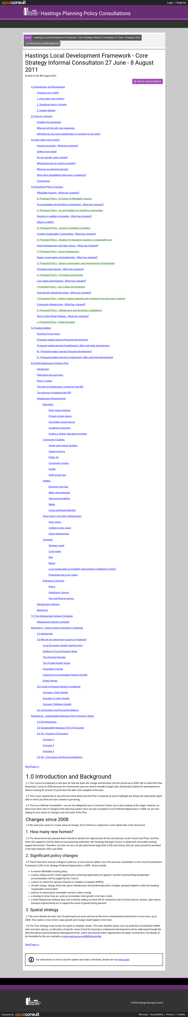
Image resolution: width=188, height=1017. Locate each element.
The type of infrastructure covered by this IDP (60, 387)
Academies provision (59, 428)
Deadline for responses (49, 122)
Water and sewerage (59, 492)
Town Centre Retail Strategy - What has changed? (63, 316)
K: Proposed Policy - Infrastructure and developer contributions (69, 310)
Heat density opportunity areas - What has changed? (64, 292)
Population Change (53, 669)
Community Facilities (54, 439)
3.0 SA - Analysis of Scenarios (52, 733)
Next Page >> (32, 766)
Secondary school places (62, 422)
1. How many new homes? (50, 98)
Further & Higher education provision (68, 434)
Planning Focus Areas (48, 334)
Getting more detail (47, 151)
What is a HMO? (45, 222)
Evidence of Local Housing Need (60, 651)
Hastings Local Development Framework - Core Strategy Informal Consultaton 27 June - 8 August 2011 (87, 37)
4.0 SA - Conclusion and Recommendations (59, 757)
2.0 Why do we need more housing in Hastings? (62, 639)
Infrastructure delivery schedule (53, 622)
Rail (51, 557)
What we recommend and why (52, 169)
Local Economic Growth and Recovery (63, 645)
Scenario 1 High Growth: (55, 692)
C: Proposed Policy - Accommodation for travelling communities (70, 210)
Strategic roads (56, 545)
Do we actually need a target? (52, 157)
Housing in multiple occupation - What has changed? (64, 216)
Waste (52, 504)
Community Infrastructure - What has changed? (61, 304)
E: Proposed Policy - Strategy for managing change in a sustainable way (74, 240)
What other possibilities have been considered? (61, 175)
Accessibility (157, 1014)
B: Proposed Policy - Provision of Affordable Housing (64, 198)
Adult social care (57, 475)
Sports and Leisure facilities (63, 445)
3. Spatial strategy (46, 110)
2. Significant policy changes (52, 104)
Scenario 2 (48, 745)
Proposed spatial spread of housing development (62, 340)
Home (28, 37)
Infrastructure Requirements (51, 398)
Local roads (55, 551)
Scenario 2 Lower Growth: (56, 698)
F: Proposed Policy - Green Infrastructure (58, 251)
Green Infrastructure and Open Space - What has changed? (67, 245)
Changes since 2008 (47, 93)
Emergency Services (53, 581)
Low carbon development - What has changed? (61, 281)
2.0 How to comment (41, 116)
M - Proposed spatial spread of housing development (64, 351)
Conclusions (43, 181)
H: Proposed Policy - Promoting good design (60, 275)
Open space (55, 522)
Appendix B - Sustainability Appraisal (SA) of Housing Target (62, 716)
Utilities (47, 481)
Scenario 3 (48, 751)
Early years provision (59, 410)
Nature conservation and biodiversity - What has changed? (67, 257)
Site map (143, 1014)
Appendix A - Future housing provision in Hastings (57, 628)
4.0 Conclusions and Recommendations (58, 710)
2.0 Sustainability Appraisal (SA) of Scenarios (60, 728)
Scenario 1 (48, 739)
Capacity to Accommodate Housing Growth (65, 675)
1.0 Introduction (45, 633)
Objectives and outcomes (50, 375)
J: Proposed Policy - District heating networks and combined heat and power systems (81, 298)
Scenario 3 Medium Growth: (57, 704)
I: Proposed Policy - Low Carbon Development (61, 287)
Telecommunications (59, 498)
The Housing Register (54, 657)
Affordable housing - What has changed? (58, 193)
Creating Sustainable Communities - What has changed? (66, 234)
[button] (147, 81)
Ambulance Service (59, 592)
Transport (48, 539)
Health (52, 469)
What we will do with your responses (56, 128)
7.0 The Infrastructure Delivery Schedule (52, 616)
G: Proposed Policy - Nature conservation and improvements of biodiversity (76, 263)
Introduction (43, 369)
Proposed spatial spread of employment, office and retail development (73, 345)
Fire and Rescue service (61, 598)
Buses (52, 563)
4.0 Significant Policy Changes (47, 187)
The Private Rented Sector (56, 663)
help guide (123, 959)
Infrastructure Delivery (48, 604)
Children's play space (60, 528)
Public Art (54, 457)
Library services (57, 451)
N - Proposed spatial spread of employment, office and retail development (75, 357)
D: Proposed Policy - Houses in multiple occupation (63, 228)
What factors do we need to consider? (56, 163)
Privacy (170, 1014)
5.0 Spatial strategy (41, 328)
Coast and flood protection (62, 510)
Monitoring (42, 610)
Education (48, 404)
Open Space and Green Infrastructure (62, 516)
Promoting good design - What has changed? (60, 269)
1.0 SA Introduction (47, 722)
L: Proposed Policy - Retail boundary (56, 322)
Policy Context (44, 381)
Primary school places (60, 416)
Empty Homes (50, 681)
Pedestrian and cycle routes (63, 575)
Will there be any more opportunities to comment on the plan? (68, 134)
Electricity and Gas (58, 486)
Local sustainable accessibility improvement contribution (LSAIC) (82, 569)
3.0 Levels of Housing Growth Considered (58, 686)
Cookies (181, 1014)
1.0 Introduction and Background (48, 87)
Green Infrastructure (59, 534)
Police (52, 586)
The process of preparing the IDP (54, 392)
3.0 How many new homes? (45, 140)
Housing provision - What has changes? (57, 145)
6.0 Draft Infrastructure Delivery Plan (50, 363)
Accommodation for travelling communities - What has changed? (70, 204)
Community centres (59, 463)
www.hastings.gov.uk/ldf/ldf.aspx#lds (82, 936)
